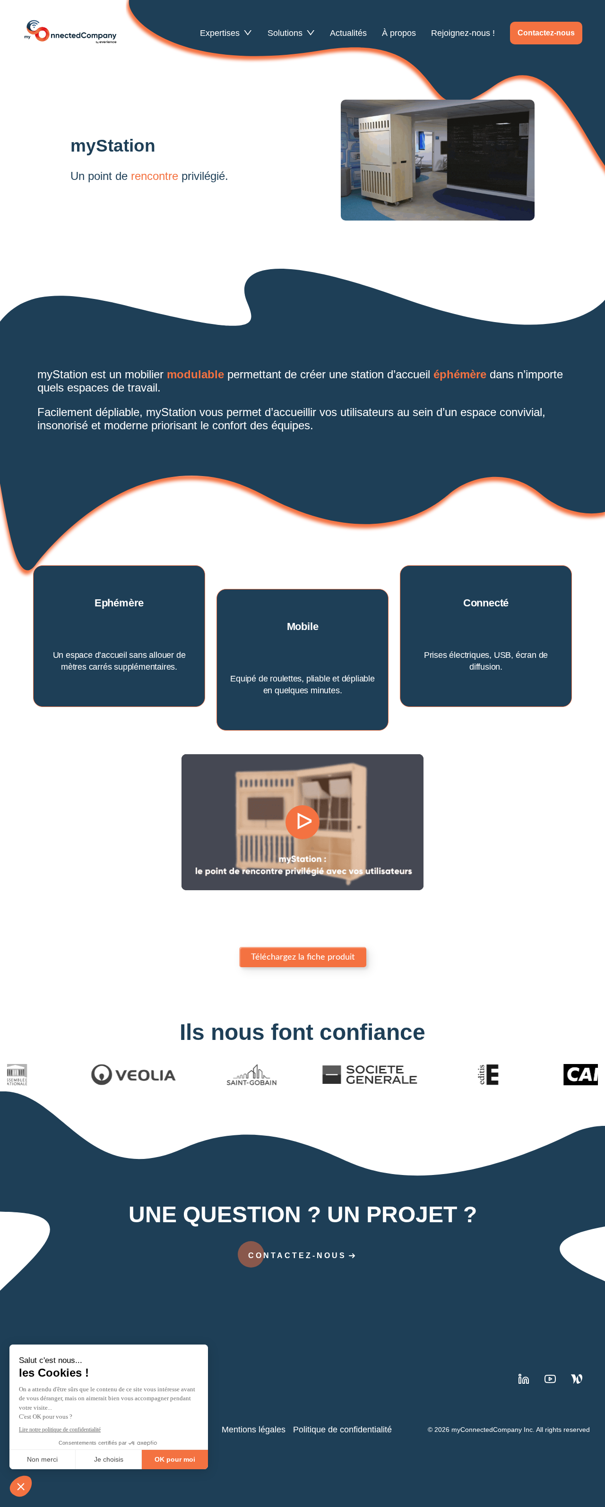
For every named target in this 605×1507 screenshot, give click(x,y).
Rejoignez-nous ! (463, 33)
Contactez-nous (546, 33)
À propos (399, 33)
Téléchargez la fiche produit (302, 957)
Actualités (348, 33)
